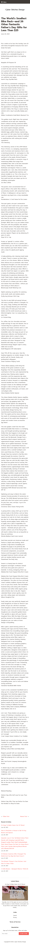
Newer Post (23, 816)
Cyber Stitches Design (20, 942)
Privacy (15, 917)
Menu (4, 2)
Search (15, 915)
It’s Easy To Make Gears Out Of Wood (12, 825)
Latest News (15, 881)
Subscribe (24, 934)
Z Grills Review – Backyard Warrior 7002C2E (14, 869)
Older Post (6, 816)
